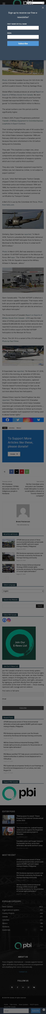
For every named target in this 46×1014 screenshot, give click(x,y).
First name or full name (17, 24)
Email (9, 33)
